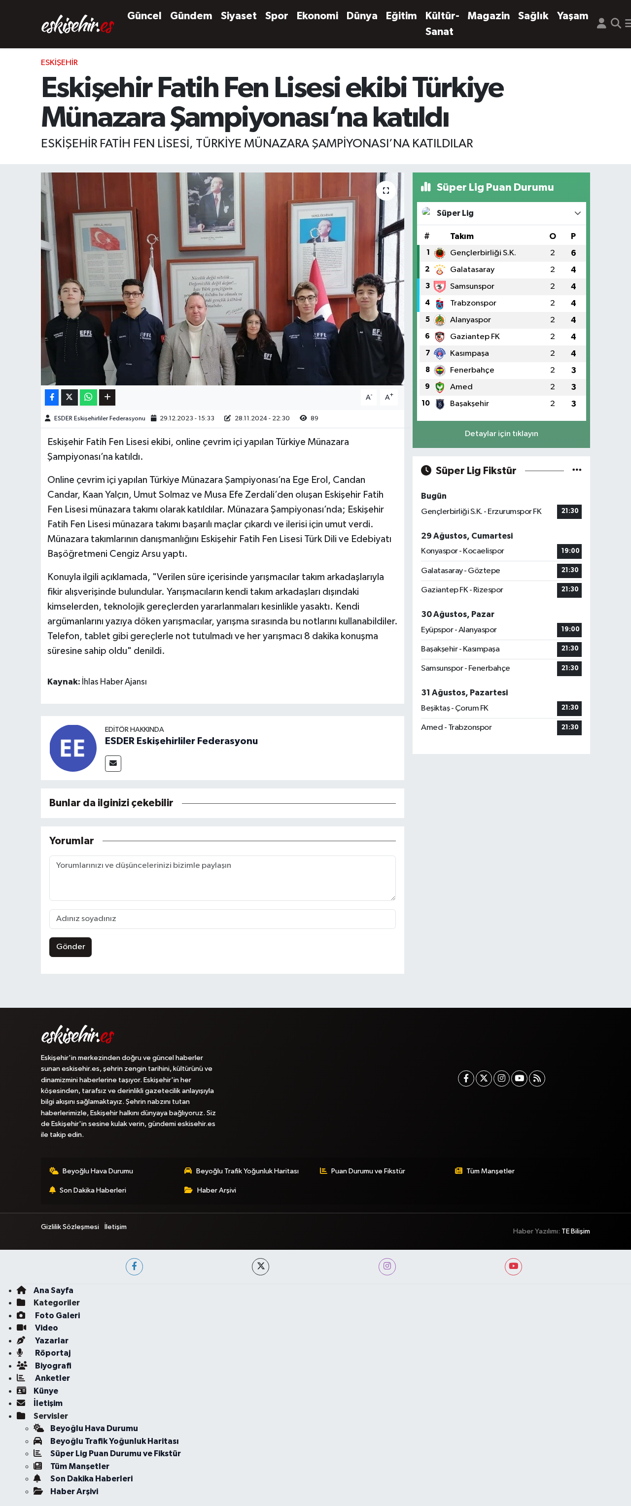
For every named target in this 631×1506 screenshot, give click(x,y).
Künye (46, 1391)
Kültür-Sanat (442, 24)
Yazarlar (51, 1340)
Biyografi (52, 1366)
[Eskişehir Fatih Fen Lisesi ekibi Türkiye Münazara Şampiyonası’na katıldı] (222, 278)
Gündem (191, 16)
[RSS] (537, 1078)
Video (46, 1328)
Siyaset (239, 16)
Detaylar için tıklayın (501, 434)
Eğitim (401, 16)
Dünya (362, 16)
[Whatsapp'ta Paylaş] (88, 397)
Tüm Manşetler (490, 1171)
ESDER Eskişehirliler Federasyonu (99, 418)
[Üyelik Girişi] (601, 24)
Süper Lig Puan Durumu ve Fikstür (115, 1453)
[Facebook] (466, 1078)
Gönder (70, 947)
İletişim (116, 1227)
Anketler (52, 1378)
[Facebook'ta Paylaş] (52, 397)
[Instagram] (501, 1078)
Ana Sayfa (53, 1290)
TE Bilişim (575, 1231)
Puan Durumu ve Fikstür (368, 1171)
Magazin (489, 16)
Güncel (144, 16)
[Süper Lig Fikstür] (577, 471)
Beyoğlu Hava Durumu (98, 1171)
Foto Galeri (57, 1315)
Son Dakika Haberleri (93, 1190)
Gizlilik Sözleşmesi (70, 1227)
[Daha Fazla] (107, 397)
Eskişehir (59, 63)
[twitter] (260, 1266)
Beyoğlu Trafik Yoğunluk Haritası (247, 1171)
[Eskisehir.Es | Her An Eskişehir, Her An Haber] (78, 23)
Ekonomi (317, 16)
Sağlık (533, 16)
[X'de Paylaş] (69, 397)
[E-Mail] (113, 763)
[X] (484, 1078)
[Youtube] (519, 1078)
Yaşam (573, 16)
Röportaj (52, 1353)
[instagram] (387, 1266)
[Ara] (616, 24)
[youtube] (513, 1266)
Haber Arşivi (216, 1190)
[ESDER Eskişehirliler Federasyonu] (73, 748)
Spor (276, 16)
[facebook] (134, 1266)
